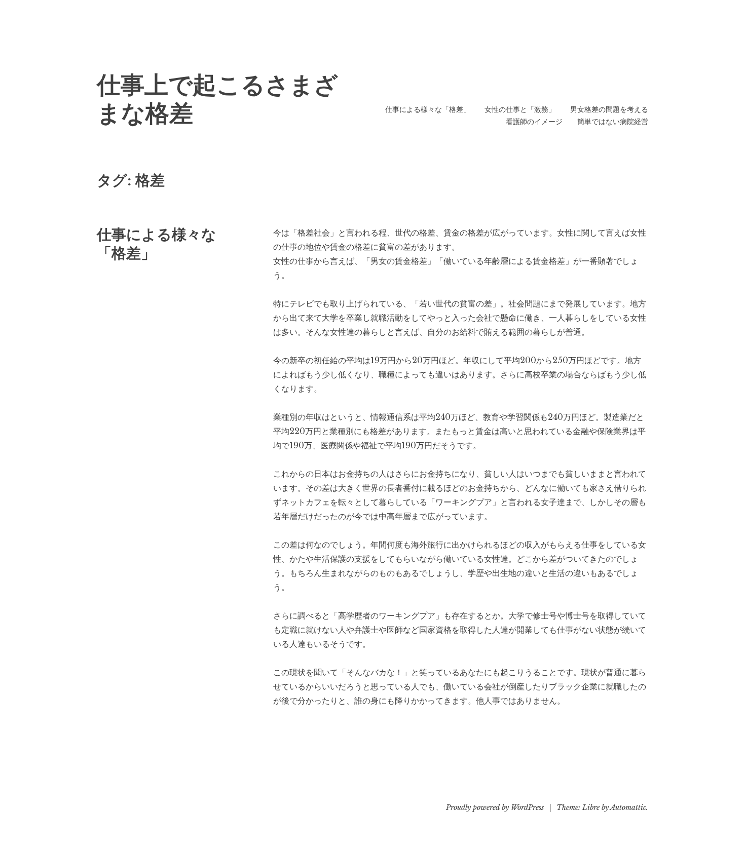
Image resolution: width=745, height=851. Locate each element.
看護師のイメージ (534, 121)
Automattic (628, 807)
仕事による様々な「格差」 (427, 109)
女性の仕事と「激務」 (520, 109)
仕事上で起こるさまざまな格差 (217, 99)
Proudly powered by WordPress (495, 807)
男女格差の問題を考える (609, 109)
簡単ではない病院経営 (612, 121)
